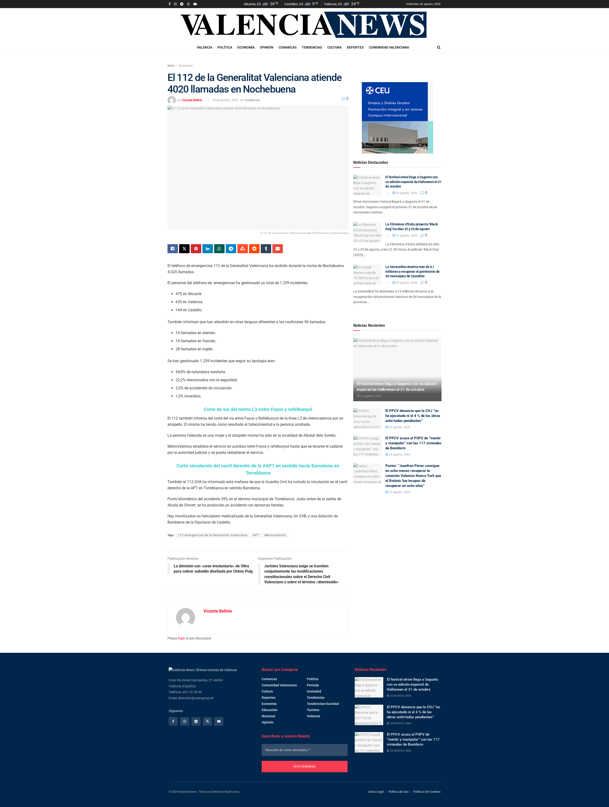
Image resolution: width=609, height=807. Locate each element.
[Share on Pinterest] (196, 248)
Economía (246, 47)
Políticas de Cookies (427, 791)
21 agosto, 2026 (406, 235)
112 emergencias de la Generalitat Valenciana (212, 535)
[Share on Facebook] (172, 248)
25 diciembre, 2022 (225, 100)
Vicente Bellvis (192, 100)
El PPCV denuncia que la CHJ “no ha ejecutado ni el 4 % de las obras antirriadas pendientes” (412, 416)
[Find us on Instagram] (175, 4)
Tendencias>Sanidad (323, 704)
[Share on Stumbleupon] (242, 248)
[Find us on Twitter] (188, 4)
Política (224, 47)
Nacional (268, 716)
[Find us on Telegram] (181, 4)
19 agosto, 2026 (406, 282)
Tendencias (312, 47)
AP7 (256, 535)
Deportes (355, 47)
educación (269, 710)
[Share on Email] (277, 248)
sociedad (314, 691)
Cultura (334, 47)
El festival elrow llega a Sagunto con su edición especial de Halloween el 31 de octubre (413, 181)
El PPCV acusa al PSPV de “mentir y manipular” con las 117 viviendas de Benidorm (413, 443)
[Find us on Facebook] (170, 4)
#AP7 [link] (268, 466)
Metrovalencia (275, 535)
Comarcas (288, 47)
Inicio (170, 65)
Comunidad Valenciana (389, 47)
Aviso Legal (376, 791)
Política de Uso (398, 791)
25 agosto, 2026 (406, 193)
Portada (313, 685)
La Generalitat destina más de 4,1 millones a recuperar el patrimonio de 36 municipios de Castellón (412, 271)
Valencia (204, 47)
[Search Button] (439, 47)
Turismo (313, 710)
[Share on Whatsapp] (219, 248)
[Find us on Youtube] (195, 4)
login (181, 638)
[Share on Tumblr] (266, 248)
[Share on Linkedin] (207, 248)
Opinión (266, 47)
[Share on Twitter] (184, 248)
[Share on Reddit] (254, 248)
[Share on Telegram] (231, 248)
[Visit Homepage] (305, 25)
